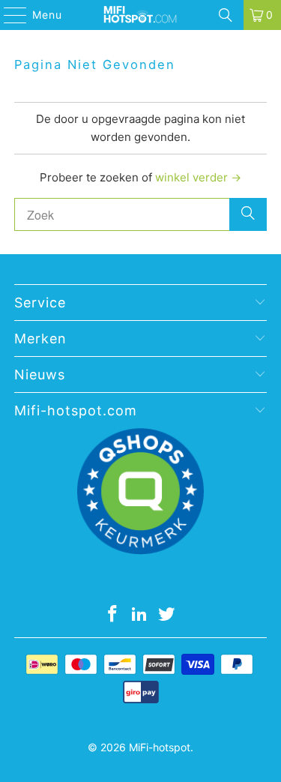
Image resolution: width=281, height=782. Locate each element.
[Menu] (8, 15)
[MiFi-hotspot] (140, 15)
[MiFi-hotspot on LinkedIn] (140, 615)
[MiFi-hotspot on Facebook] (113, 615)
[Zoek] (225, 15)
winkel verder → (198, 177)
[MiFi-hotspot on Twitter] (166, 615)
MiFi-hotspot (159, 747)
